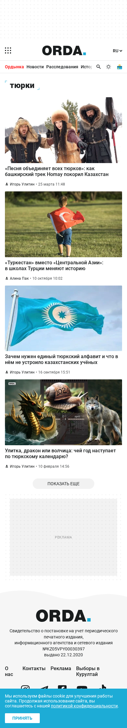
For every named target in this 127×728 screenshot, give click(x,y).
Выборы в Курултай (88, 671)
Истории (89, 66)
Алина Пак (19, 278)
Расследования (62, 66)
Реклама (61, 668)
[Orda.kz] (63, 625)
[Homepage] (64, 50)
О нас (9, 671)
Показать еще (63, 483)
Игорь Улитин (22, 184)
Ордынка (14, 66)
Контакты (34, 668)
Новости (35, 66)
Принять (22, 718)
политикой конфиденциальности (84, 705)
